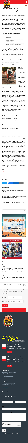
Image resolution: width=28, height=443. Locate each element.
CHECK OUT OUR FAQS (6, 387)
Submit (4, 430)
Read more (10, 352)
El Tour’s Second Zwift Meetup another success (6, 286)
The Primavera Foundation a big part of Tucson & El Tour (13, 202)
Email (3, 406)
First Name (5, 297)
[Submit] (24, 210)
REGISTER (16, 1)
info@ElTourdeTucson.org (8, 376)
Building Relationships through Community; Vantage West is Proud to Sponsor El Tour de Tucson (14, 197)
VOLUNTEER (23, 1)
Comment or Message (7, 412)
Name (3, 399)
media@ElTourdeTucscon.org (9, 383)
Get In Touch (14, 309)
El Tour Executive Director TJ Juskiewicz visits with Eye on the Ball (19, 286)
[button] (26, 5)
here (17, 64)
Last (15, 404)
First (2, 404)
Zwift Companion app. (6, 171)
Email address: (6, 301)
